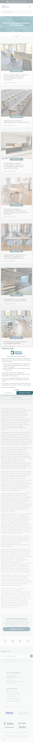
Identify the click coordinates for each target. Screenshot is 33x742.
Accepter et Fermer (25, 392)
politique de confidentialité (8, 387)
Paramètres (8, 392)
